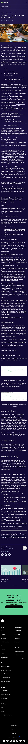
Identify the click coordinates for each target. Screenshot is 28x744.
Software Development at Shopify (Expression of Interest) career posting (13, 536)
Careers (3, 634)
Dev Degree (4, 698)
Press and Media (5, 642)
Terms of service (14, 725)
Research (17, 642)
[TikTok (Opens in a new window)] (17, 741)
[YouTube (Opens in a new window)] (11, 741)
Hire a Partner (4, 674)
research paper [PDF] (6, 463)
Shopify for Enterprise (6, 715)
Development (4, 577)
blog (2, 12)
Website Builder (18, 655)
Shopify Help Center (6, 670)
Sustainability (18, 630)
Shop (2, 707)
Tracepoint (21, 182)
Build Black (17, 634)
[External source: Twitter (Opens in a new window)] (6, 554)
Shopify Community (6, 681)
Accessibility (18, 638)
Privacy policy (14, 729)
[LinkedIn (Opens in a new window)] (20, 741)
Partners (3, 645)
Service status (4, 657)
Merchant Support (5, 666)
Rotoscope (13, 182)
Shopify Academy (5, 677)
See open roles (14, 607)
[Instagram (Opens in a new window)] (14, 741)
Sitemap (14, 733)
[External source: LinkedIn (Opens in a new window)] (9, 554)
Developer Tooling (11, 12)
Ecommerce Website (20, 658)
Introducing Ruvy (6, 579)
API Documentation (6, 694)
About (2, 630)
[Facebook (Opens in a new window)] (4, 741)
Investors (3, 638)
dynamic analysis (20, 104)
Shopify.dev (4, 690)
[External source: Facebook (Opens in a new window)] (2, 554)
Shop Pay (3, 711)
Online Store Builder (19, 651)
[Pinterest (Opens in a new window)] (24, 741)
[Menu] (26, 2)
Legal (2, 653)
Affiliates (3, 649)
